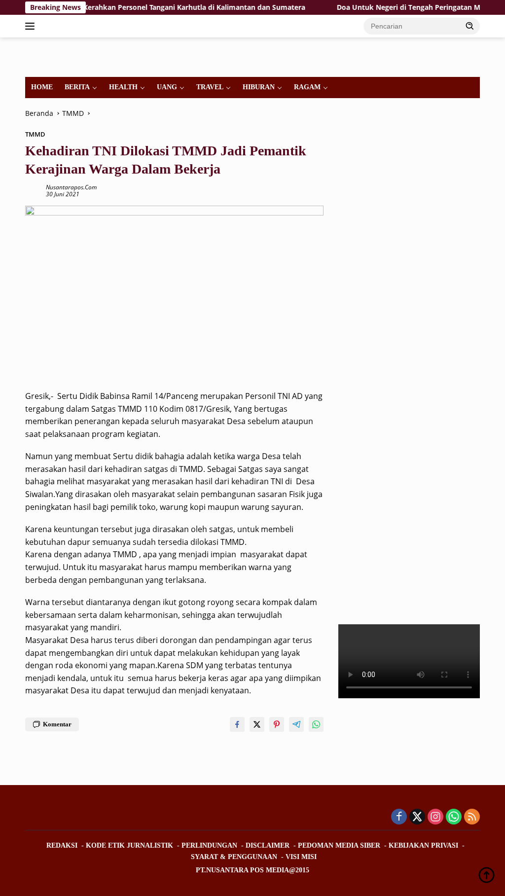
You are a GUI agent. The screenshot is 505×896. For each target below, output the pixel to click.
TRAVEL (209, 87)
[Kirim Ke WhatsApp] (316, 724)
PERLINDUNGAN (209, 845)
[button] (470, 26)
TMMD (35, 134)
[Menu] (31, 26)
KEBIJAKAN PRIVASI (423, 845)
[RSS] (472, 817)
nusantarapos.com (71, 187)
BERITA (77, 87)
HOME (42, 87)
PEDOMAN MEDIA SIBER (339, 845)
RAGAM (307, 87)
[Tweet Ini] (257, 724)
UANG (167, 87)
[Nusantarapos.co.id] (67, 56)
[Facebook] (399, 817)
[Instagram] (435, 817)
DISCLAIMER (267, 845)
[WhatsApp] (454, 817)
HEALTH (123, 87)
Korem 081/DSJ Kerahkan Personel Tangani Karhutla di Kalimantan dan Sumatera (151, 7)
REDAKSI (61, 845)
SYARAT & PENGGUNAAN (234, 856)
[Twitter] (417, 817)
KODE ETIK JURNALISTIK (129, 845)
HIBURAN (259, 87)
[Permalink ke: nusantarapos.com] (33, 190)
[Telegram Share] (296, 724)
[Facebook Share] (237, 724)
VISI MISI (301, 856)
